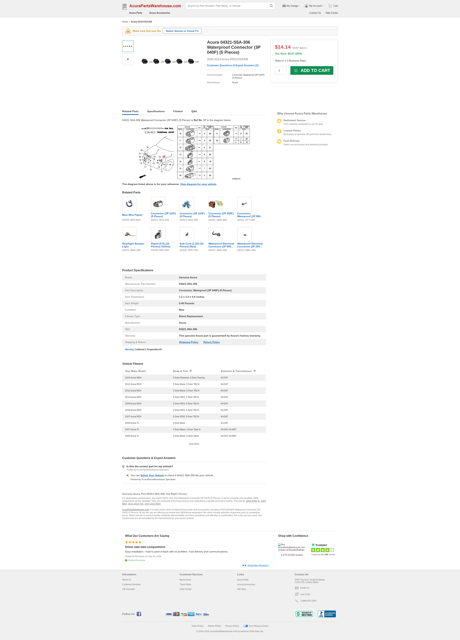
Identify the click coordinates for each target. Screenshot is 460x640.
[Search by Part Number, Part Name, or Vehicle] (271, 6)
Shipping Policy (188, 342)
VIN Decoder (128, 589)
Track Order (185, 584)
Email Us (304, 588)
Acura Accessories (159, 13)
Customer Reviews (131, 584)
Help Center (332, 13)
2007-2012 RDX (153, 504)
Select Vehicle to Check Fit (182, 30)
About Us (126, 580)
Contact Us (315, 13)
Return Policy (211, 342)
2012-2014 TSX (136, 504)
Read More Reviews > (258, 565)
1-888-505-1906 (308, 601)
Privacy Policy (232, 626)
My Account (185, 580)
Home (125, 21)
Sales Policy (198, 626)
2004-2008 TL (253, 501)
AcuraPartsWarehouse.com (135, 509)
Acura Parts (135, 13)
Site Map (241, 589)
